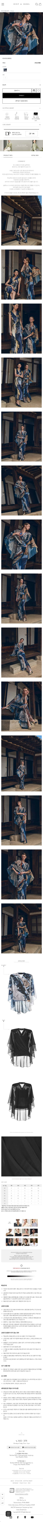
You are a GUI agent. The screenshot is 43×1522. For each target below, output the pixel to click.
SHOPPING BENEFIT (27, 1480)
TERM (29, 1483)
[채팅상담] (8, 1514)
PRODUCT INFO (8, 155)
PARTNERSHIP (15, 1483)
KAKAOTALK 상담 (14, 1447)
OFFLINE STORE (18, 1480)
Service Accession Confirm (21, 1494)
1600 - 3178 (22, 1441)
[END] (2, 1498)
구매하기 (21, 95)
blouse (12, 11)
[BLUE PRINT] (5, 70)
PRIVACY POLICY (23, 1483)
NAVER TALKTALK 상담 (29, 1447)
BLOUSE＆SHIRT (5, 11)
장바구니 (17, 90)
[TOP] (2, 1495)
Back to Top (21, 1433)
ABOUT (12, 1480)
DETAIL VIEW (35, 155)
